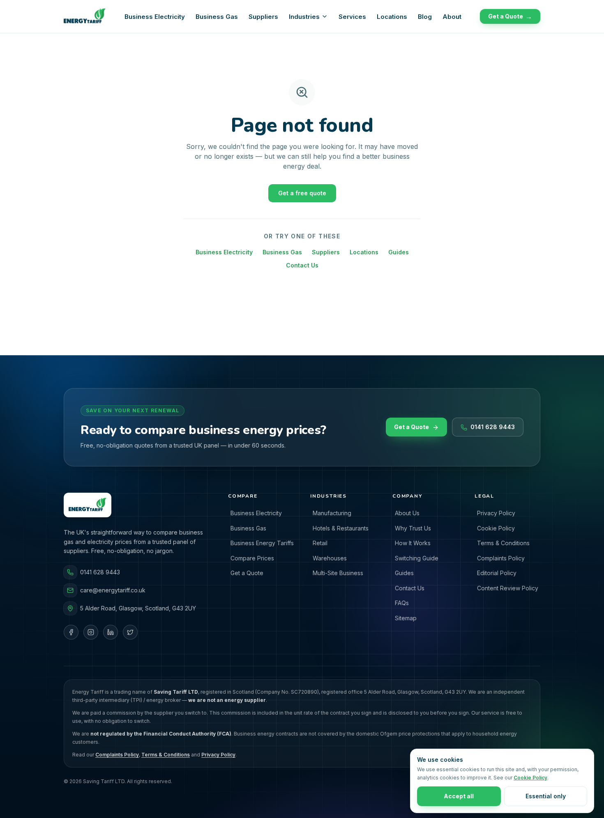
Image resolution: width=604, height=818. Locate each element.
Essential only (546, 796)
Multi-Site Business (338, 572)
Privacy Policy (496, 513)
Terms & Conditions (503, 542)
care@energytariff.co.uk (112, 590)
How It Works (413, 542)
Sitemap (406, 618)
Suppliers (263, 17)
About (452, 17)
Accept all (459, 796)
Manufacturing (332, 513)
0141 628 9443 (492, 427)
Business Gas (217, 17)
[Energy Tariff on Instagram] (90, 632)
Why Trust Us (413, 528)
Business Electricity (154, 17)
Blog (425, 17)
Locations (392, 17)
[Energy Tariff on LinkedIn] (110, 632)
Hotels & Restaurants (341, 528)
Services (352, 17)
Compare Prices (252, 558)
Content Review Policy (507, 588)
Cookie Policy (496, 528)
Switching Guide (416, 558)
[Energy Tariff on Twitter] (130, 632)
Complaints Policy (501, 558)
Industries (304, 17)
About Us (407, 513)
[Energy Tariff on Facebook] (71, 632)
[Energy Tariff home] (85, 16)
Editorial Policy (496, 572)
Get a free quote (302, 193)
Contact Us (302, 265)
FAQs (402, 602)
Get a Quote (510, 16)
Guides (398, 252)
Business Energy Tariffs (262, 542)
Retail (320, 542)
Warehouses (330, 558)
